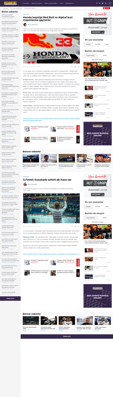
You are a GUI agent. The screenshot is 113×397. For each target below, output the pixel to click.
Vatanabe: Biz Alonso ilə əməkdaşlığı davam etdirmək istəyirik (10, 219)
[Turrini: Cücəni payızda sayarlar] (89, 97)
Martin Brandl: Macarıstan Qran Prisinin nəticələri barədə (100, 88)
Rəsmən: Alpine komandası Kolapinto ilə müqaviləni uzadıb (10, 28)
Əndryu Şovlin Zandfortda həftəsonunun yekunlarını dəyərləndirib (8, 189)
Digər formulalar (36, 3)
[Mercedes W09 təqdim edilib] (31, 320)
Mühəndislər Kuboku (29, 8)
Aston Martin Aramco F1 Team (33, 254)
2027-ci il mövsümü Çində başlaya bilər (8, 140)
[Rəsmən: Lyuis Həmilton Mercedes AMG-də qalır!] (85, 320)
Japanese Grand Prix (50, 254)
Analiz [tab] (105, 55)
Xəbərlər (26, 14)
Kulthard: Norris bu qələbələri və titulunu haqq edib (10, 125)
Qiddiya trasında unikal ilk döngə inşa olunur (8, 153)
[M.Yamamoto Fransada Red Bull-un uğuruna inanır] (31, 158)
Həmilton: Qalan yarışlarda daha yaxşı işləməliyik (10, 110)
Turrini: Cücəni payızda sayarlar (100, 96)
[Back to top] (108, 392)
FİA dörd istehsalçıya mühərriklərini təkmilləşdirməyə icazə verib (10, 86)
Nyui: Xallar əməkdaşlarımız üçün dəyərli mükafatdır (9, 279)
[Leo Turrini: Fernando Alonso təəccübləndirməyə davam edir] (98, 69)
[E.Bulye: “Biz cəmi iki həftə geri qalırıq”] (49, 158)
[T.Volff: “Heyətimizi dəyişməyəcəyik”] (67, 320)
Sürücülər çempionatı (16, 8)
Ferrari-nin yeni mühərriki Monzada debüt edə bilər (8, 72)
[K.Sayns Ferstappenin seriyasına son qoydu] (89, 114)
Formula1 (26, 3)
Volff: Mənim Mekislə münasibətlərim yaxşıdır (8, 15)
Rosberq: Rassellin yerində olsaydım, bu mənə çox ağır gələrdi (9, 132)
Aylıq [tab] (106, 44)
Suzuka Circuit (74, 254)
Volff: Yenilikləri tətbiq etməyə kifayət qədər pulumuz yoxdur (10, 253)
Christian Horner (29, 118)
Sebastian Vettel (63, 254)
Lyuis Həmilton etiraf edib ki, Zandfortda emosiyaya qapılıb (10, 203)
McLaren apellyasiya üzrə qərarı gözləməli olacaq (10, 78)
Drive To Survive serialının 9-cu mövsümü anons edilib (10, 233)
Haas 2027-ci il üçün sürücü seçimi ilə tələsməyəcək (9, 42)
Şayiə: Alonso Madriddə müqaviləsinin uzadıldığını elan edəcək (10, 103)
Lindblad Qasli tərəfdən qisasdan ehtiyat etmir (8, 226)
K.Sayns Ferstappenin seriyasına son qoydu (99, 113)
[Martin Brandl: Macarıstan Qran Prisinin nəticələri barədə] (89, 88)
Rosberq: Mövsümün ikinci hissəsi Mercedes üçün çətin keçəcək (9, 64)
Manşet (24, 330)
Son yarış (5, 8)
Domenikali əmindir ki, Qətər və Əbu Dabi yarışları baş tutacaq (10, 196)
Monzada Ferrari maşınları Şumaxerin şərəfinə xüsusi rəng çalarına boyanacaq (10, 174)
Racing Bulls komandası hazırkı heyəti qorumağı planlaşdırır (10, 22)
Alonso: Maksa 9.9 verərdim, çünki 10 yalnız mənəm (9, 160)
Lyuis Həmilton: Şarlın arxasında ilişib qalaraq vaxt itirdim (10, 286)
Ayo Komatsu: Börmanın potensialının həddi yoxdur (9, 181)
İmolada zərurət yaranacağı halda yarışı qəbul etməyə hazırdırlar (9, 118)
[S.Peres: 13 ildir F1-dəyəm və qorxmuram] (85, 158)
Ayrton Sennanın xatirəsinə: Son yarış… (101, 104)
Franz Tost (39, 118)
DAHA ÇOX (10, 298)
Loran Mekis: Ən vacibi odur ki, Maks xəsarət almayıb (10, 239)
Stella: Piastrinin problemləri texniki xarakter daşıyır (9, 146)
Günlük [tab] (88, 44)
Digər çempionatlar (51, 3)
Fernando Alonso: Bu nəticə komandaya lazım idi (9, 266)
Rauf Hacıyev (32, 184)
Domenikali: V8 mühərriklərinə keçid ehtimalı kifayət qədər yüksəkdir (10, 94)
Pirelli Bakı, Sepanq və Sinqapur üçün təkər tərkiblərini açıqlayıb (10, 35)
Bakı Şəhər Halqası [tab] (97, 59)
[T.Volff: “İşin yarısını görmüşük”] (103, 320)
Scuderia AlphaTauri (35, 120)
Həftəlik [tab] (97, 44)
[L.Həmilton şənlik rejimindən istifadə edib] (49, 320)
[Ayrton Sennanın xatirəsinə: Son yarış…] (89, 105)
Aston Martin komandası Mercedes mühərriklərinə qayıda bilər (8, 56)
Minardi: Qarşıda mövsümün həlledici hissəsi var (9, 166)
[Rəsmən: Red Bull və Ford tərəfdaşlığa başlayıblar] (67, 158)
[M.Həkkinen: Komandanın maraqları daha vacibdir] (103, 158)
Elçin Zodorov (33, 24)
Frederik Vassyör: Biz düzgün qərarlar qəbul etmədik (9, 273)
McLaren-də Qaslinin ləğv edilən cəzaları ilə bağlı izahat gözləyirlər (10, 211)
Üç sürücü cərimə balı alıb (8, 292)
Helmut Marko (48, 118)
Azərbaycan (69, 3)
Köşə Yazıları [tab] (90, 55)
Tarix (61, 3)
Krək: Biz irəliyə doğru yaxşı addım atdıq (9, 246)
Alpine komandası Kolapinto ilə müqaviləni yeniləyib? (10, 48)
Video (107, 8)
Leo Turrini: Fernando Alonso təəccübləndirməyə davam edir (10, 259)
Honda (56, 118)
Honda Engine (64, 118)
